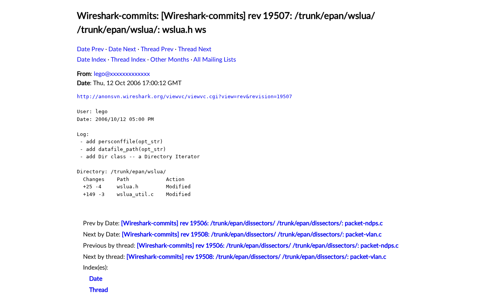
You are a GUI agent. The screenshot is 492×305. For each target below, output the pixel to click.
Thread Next (194, 49)
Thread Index (128, 60)
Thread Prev (157, 49)
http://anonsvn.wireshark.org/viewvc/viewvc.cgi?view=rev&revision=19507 (184, 96)
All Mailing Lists (214, 60)
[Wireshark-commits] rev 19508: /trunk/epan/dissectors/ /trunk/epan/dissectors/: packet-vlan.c (252, 234)
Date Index (91, 60)
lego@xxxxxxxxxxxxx (122, 74)
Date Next (122, 49)
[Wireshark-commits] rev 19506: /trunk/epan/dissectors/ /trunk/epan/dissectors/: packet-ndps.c (252, 223)
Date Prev (90, 49)
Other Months (169, 60)
